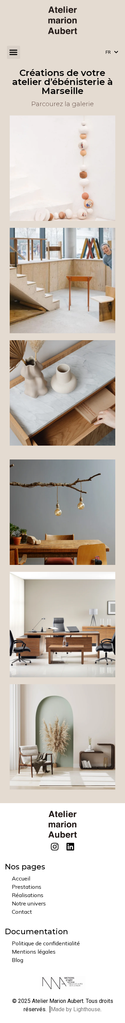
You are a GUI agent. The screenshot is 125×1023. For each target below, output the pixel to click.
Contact (22, 911)
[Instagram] (54, 846)
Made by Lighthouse (75, 1009)
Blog (17, 959)
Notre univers (29, 903)
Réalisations (27, 895)
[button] (13, 52)
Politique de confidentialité (46, 943)
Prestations (26, 886)
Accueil (21, 878)
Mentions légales (34, 951)
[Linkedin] (70, 846)
